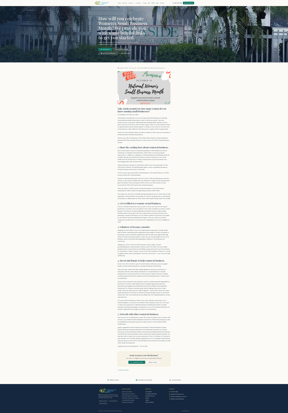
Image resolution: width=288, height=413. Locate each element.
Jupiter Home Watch (127, 391)
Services (131, 3)
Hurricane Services (150, 396)
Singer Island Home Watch (128, 394)
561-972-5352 (178, 3)
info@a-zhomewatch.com (177, 394)
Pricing (145, 3)
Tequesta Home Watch (127, 402)
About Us (124, 3)
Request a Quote (153, 362)
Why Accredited (150, 402)
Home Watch (149, 391)
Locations (138, 3)
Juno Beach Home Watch (128, 400)
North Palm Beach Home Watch (129, 396)
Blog (157, 3)
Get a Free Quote (188, 3)
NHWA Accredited (114, 380)
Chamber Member (103, 403)
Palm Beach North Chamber (145, 380)
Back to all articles (124, 370)
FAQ (149, 3)
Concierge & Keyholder (151, 394)
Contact (162, 3)
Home (119, 3)
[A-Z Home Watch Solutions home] (102, 3)
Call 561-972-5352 (138, 362)
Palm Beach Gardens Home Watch (130, 398)
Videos (153, 3)
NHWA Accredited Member (177, 399)
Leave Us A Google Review (109, 53)
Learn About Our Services (121, 49)
